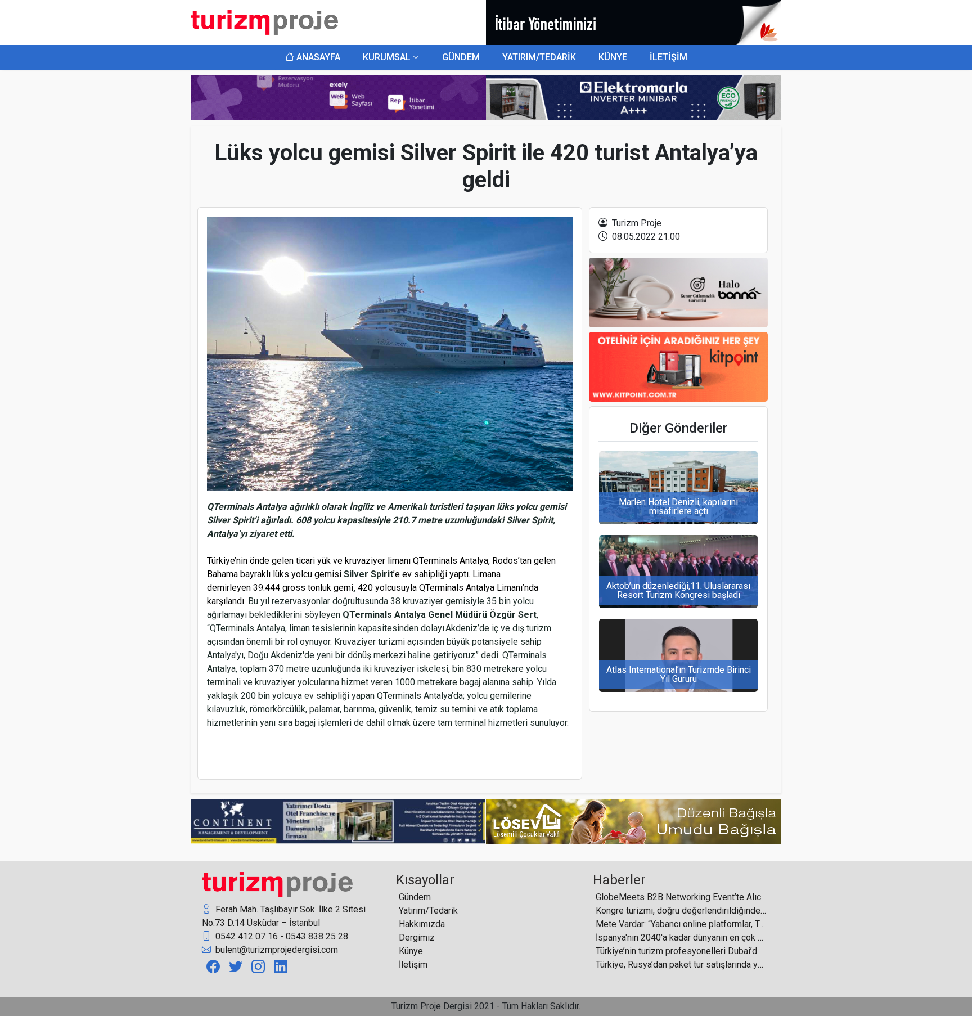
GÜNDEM (461, 57)
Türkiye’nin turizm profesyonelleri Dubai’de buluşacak (681, 951)
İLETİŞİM (668, 57)
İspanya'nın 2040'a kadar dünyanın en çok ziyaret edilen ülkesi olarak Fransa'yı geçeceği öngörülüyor (681, 937)
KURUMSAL (387, 57)
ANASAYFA (317, 57)
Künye (411, 951)
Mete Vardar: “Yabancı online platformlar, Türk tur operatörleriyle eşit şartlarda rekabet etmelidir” (681, 924)
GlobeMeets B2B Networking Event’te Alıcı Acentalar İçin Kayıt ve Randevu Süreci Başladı (681, 897)
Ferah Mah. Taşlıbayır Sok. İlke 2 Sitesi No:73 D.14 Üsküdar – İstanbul (284, 916)
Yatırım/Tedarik (428, 910)
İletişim (413, 964)
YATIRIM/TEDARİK (539, 57)
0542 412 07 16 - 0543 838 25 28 (280, 936)
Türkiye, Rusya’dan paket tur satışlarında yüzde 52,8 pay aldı (681, 964)
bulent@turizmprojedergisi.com (275, 950)
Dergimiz (417, 937)
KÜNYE (612, 57)
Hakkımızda (422, 924)
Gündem (415, 897)
